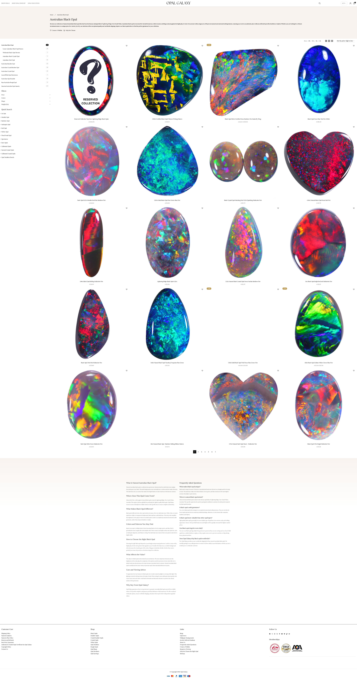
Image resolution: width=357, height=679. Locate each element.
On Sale (3, 113)
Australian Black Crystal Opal (11, 56)
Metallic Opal (5, 117)
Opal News (183, 635)
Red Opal (4, 128)
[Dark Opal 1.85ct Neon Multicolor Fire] (91, 405)
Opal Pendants (95, 651)
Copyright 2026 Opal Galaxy (179, 672)
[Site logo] (178, 3)
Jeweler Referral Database (187, 640)
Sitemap (182, 653)
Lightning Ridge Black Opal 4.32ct (167, 281)
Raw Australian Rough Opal (9, 82)
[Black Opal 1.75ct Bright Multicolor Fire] (319, 405)
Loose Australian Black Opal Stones (13, 49)
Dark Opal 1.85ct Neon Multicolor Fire (91, 444)
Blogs (181, 633)
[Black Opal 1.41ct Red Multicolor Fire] (91, 324)
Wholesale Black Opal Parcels (11, 52)
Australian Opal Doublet (8, 78)
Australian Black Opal (7, 45)
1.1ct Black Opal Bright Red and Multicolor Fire (318, 281)
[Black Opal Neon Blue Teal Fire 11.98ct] (319, 80)
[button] (126, 46)
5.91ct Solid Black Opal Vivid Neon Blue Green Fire (243, 363)
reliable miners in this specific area (149, 504)
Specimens (4, 139)
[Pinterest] (279, 634)
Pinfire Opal (4, 132)
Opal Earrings (95, 653)
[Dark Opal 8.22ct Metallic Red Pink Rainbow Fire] (91, 161)
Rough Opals (94, 647)
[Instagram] (274, 634)
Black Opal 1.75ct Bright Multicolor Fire (318, 444)
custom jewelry (75, 26)
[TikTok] (286, 634)
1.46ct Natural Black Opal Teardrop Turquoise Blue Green (167, 363)
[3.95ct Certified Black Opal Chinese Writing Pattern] (167, 80)
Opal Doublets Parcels (7, 157)
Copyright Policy (6, 647)
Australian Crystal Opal (7, 71)
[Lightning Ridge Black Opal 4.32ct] (167, 243)
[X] (272, 634)
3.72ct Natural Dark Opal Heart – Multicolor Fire (243, 444)
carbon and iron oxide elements (169, 489)
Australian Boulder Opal (8, 64)
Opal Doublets (95, 644)
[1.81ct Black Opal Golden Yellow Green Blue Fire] (319, 324)
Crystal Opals (94, 640)
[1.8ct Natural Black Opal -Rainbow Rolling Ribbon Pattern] (167, 405)
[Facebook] (269, 634)
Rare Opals (4, 143)
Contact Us (4, 649)
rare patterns (171, 530)
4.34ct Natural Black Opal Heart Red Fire (318, 200)
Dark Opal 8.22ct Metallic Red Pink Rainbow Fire (91, 200)
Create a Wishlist (185, 647)
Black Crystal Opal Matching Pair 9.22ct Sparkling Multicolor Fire (243, 200)
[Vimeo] (284, 634)
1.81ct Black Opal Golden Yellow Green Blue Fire (319, 363)
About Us (182, 642)
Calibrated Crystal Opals (8, 154)
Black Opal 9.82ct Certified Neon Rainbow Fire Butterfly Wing (243, 119)
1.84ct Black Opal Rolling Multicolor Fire (91, 281)
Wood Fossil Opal (6, 135)
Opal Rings (94, 649)
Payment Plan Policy (7, 638)
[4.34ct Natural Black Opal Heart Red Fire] (319, 161)
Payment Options (6, 635)
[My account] (350, 3)
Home (52, 15)
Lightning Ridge (107, 24)
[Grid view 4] (332, 41)
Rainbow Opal (5, 121)
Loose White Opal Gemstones (9, 75)
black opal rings (190, 531)
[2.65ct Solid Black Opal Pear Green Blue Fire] (167, 161)
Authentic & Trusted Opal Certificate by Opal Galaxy (16, 644)
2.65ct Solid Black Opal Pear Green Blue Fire (167, 200)
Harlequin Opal (5, 124)
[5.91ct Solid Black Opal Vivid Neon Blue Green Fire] (243, 324)
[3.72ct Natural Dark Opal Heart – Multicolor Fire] (243, 405)
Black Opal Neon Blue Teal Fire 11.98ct (319, 119)
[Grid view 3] (329, 41)
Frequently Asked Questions (188, 644)
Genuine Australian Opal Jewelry (10, 86)
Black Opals (94, 633)
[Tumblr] (277, 634)
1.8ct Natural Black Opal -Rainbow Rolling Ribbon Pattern (167, 444)
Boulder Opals (95, 635)
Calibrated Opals (6, 146)
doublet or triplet (146, 519)
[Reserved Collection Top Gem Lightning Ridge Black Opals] (91, 80)
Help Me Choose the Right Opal (189, 651)
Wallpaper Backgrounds (187, 638)
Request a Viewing (185, 649)
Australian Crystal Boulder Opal (10, 67)
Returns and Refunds (7, 640)
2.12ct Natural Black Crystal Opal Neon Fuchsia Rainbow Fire (242, 281)
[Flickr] (289, 634)
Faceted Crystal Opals (7, 150)
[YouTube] (282, 634)
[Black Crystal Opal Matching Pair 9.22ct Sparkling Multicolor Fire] (243, 161)
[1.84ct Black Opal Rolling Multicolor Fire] (91, 243)
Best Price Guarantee (7, 642)
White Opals (94, 642)
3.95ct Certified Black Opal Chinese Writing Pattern (167, 119)
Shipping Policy (5, 633)
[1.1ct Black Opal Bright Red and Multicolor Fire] (319, 243)
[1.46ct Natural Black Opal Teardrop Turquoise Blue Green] (167, 324)
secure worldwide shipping (199, 541)
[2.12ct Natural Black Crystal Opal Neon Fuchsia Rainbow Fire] (243, 243)
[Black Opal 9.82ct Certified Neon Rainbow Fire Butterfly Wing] (243, 80)
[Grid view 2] (326, 41)
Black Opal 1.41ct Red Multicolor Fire (91, 363)
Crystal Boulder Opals (97, 638)
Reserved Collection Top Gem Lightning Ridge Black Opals (91, 119)
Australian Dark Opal (9, 60)
